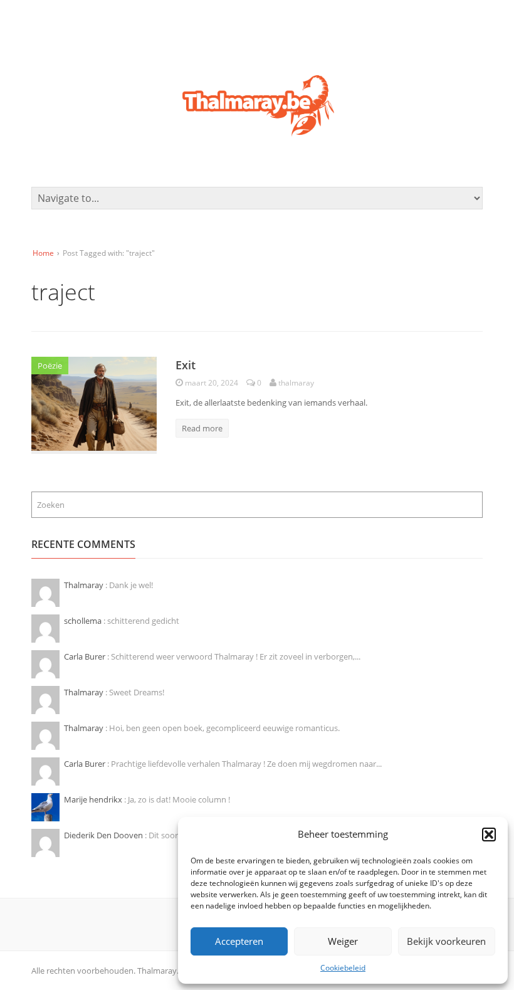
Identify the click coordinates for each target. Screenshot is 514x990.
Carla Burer (85, 656)
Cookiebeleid (342, 967)
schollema (83, 620)
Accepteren (239, 941)
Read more (202, 428)
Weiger (343, 941)
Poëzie (50, 365)
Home (43, 253)
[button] (489, 834)
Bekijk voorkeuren (446, 941)
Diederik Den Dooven (104, 835)
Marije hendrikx (94, 799)
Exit (186, 364)
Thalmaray (84, 585)
